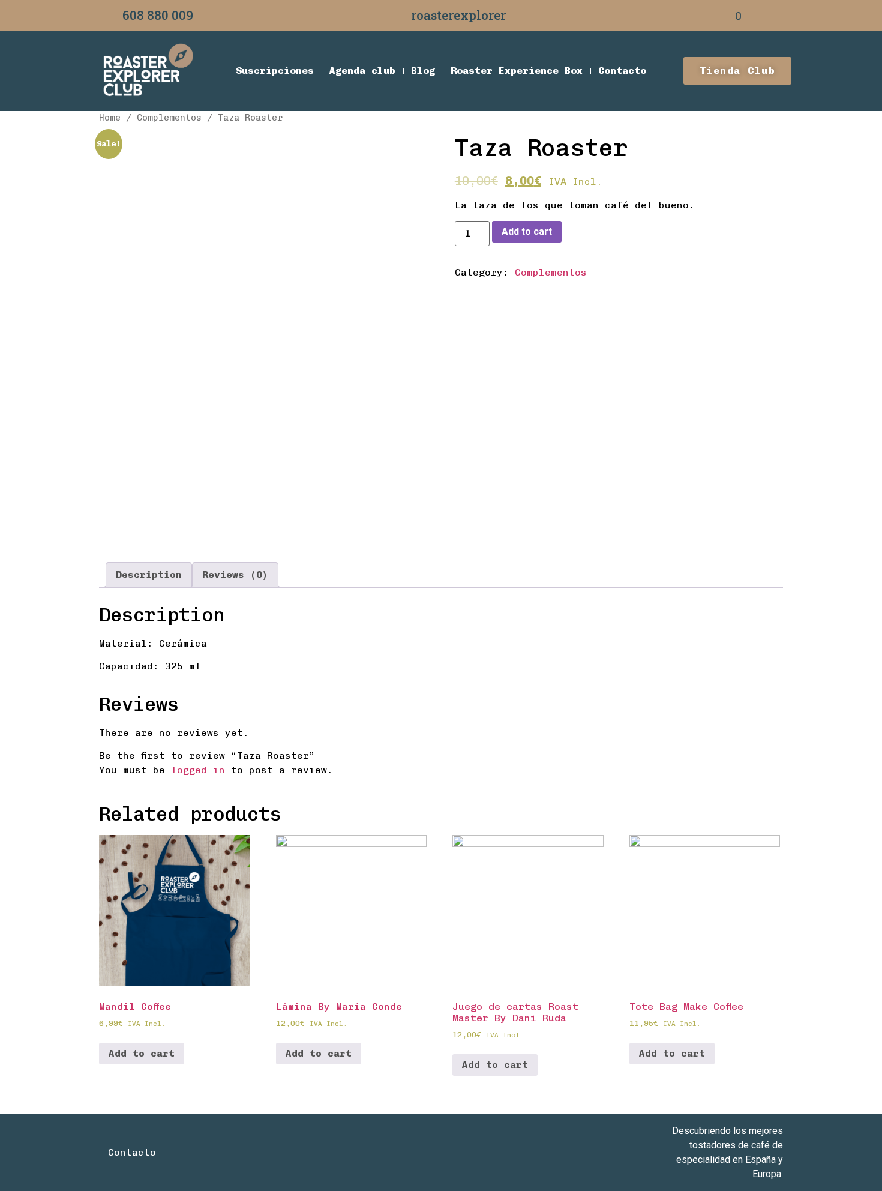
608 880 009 (157, 15)
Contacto (622, 70)
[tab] (149, 575)
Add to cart (527, 231)
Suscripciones (275, 70)
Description (149, 574)
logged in (198, 770)
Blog (423, 70)
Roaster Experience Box (517, 70)
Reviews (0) (235, 574)
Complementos (169, 117)
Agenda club (362, 70)
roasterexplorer (458, 15)
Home (110, 117)
